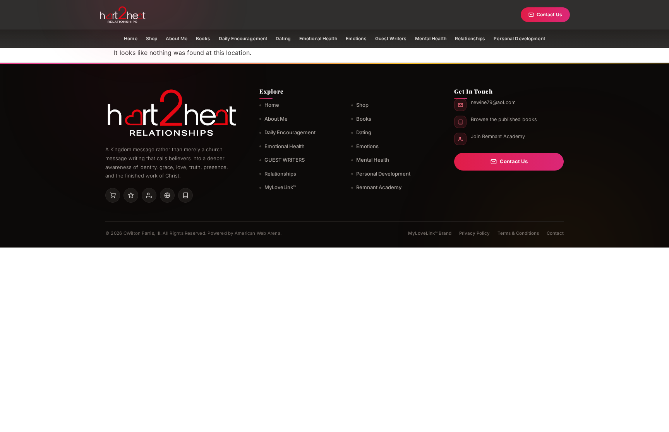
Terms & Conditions (518, 233)
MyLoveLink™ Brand (429, 233)
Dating (283, 38)
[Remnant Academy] (149, 195)
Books (203, 38)
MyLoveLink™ (280, 187)
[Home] (122, 15)
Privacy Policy (474, 233)
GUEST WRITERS (284, 160)
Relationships (470, 38)
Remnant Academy (378, 187)
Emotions (356, 38)
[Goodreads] (131, 195)
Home (130, 38)
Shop (151, 38)
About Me (176, 38)
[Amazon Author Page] (112, 195)
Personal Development (519, 38)
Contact (555, 233)
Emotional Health (318, 38)
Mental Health (430, 38)
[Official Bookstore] (167, 195)
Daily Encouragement (243, 38)
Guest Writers (391, 38)
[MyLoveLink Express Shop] (185, 195)
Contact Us (549, 14)
